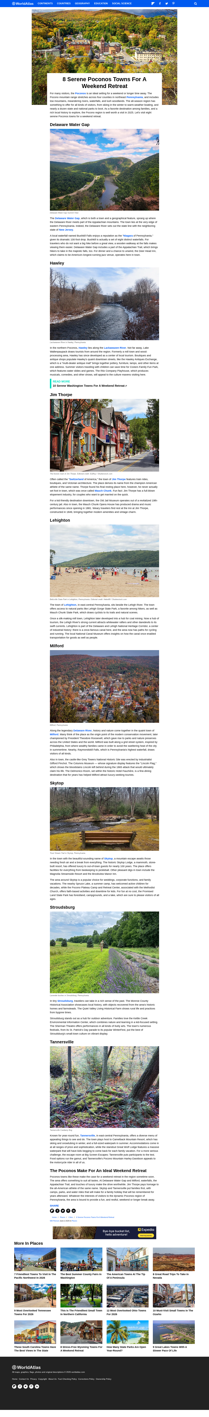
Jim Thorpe (119, 479)
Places (74, 1221)
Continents (45, 3)
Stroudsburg (65, 1000)
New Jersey (66, 229)
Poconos (80, 93)
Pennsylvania (135, 97)
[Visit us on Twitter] (25, 1386)
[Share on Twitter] (63, 1211)
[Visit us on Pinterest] (31, 1386)
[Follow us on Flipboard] (14, 1386)
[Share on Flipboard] (52, 1211)
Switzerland (76, 479)
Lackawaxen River (115, 347)
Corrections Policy (86, 1379)
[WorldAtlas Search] (195, 3)
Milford (54, 734)
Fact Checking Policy (67, 1379)
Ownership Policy (103, 1379)
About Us (52, 1379)
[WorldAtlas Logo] (24, 3)
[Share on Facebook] (57, 1211)
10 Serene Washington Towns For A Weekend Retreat (89, 385)
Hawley (83, 347)
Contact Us (24, 1379)
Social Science (122, 3)
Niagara (128, 235)
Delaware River (82, 730)
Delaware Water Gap (67, 218)
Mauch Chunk (103, 490)
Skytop (108, 858)
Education (101, 3)
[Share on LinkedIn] (74, 1211)
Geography (82, 3)
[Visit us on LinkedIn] (37, 1386)
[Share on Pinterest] (68, 1211)
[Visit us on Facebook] (20, 1386)
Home (14, 1379)
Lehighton (70, 604)
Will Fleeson (54, 1221)
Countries (64, 3)
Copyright (42, 1379)
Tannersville (87, 1135)
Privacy (33, 1379)
